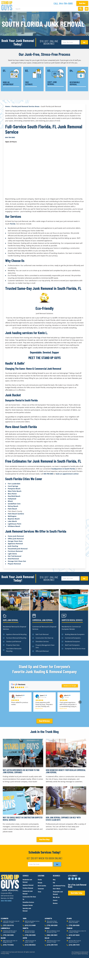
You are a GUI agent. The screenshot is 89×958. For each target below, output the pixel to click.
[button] (86, 9)
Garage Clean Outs (15, 541)
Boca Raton (12, 494)
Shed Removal (13, 559)
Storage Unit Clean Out (17, 561)
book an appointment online (67, 474)
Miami (10, 501)
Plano (68, 938)
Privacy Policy (5, 953)
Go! (84, 42)
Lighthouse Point (14, 524)
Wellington (12, 516)
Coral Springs (13, 486)
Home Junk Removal (16, 536)
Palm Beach (12, 509)
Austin (25, 938)
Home (7, 106)
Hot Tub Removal (14, 556)
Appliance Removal (15, 544)
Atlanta (69, 918)
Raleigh (3, 938)
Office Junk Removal (16, 539)
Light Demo (12, 554)
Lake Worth (12, 521)
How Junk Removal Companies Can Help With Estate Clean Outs (63, 818)
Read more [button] (39, 708)
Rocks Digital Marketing (80, 954)
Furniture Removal (15, 551)
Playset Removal (14, 564)
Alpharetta (48, 918)
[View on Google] (13, 696)
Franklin (69, 928)
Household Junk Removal (18, 549)
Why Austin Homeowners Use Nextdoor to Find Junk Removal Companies (21, 771)
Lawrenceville (5, 928)
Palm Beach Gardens (16, 514)
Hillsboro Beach (14, 526)
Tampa (24, 918)
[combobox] (45, 9)
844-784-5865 (66, 3)
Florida (12, 224)
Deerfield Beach (14, 496)
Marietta (25, 928)
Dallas (47, 938)
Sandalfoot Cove (14, 504)
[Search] (80, 9)
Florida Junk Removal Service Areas (25, 106)
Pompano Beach (14, 489)
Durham (47, 928)
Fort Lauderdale (14, 484)
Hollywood (12, 499)
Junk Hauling (13, 546)
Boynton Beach (14, 519)
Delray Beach (13, 506)
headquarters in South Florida (63, 469)
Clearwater (4, 918)
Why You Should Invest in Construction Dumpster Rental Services (22, 818)
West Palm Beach (14, 491)
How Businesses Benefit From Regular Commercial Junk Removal (66, 771)
